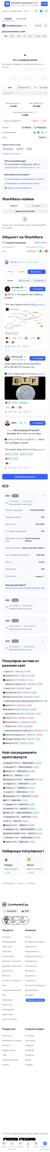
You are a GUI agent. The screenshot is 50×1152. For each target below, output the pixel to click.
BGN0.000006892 (22, 813)
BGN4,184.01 (21, 784)
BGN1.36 (17, 821)
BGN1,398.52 (20, 792)
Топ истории (8, 956)
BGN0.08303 (20, 771)
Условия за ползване (35, 942)
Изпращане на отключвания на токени (23, 183)
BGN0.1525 (21, 817)
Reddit (28, 1060)
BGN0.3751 (20, 804)
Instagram (29, 1050)
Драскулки (7, 1014)
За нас (28, 937)
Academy (6, 937)
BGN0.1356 (20, 842)
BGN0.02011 (24, 779)
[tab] (36, 87)
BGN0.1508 (16, 800)
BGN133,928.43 (22, 767)
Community (30, 1040)
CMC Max (6, 951)
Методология (31, 990)
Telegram (29, 1045)
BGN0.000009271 (24, 829)
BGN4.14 (24, 833)
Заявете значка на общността (19, 188)
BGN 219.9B (17, 11)
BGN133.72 (22, 796)
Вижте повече (41, 242)
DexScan (6, 975)
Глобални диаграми (11, 990)
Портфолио (7, 1000)
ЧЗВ (4, 1055)
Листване (6, 1035)
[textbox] (28, 264)
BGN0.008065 (23, 838)
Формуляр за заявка (12, 1040)
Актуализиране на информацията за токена (25, 179)
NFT (4, 995)
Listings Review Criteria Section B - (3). (22, 167)
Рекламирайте (9, 942)
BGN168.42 (20, 788)
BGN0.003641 (23, 763)
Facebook (29, 1055)
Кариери (29, 995)
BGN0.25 (20, 825)
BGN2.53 (17, 775)
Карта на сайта (9, 1019)
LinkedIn (29, 1064)
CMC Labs (7, 946)
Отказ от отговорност (35, 985)
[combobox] (25, 93)
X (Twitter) (30, 1035)
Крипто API (7, 971)
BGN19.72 (20, 809)
